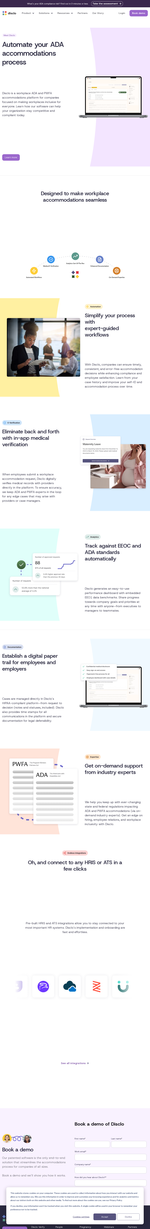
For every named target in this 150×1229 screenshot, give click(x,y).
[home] (9, 13)
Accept (104, 1217)
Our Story (98, 13)
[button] (28, 13)
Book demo (138, 13)
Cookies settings (81, 1217)
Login (122, 13)
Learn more (11, 157)
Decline (128, 1217)
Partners (83, 13)
